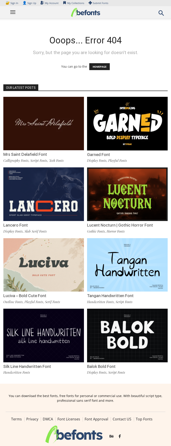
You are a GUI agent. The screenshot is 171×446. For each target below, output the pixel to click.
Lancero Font (15, 225)
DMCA (48, 419)
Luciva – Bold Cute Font (24, 295)
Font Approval (96, 419)
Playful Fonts (117, 160)
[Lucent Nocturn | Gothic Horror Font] (127, 194)
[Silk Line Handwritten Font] (43, 335)
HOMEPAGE (99, 66)
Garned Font (98, 154)
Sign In (12, 3)
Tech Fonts (56, 160)
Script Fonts (38, 160)
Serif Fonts (52, 302)
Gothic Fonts (96, 231)
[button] (161, 14)
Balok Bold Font (101, 366)
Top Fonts (144, 419)
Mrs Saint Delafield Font (25, 154)
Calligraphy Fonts (15, 160)
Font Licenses (68, 419)
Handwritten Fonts (100, 302)
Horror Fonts (116, 231)
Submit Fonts (100, 3)
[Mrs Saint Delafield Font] (43, 123)
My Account (52, 3)
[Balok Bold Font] (127, 335)
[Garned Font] (127, 123)
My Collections (75, 3)
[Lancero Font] (43, 194)
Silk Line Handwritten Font (27, 366)
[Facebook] (120, 436)
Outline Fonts (13, 302)
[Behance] (112, 436)
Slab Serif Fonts (35, 231)
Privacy (32, 419)
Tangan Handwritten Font (110, 295)
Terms (16, 419)
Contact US (122, 419)
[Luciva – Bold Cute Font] (43, 264)
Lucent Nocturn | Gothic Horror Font (120, 225)
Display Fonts (96, 160)
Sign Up (29, 3)
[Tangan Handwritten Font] (127, 264)
